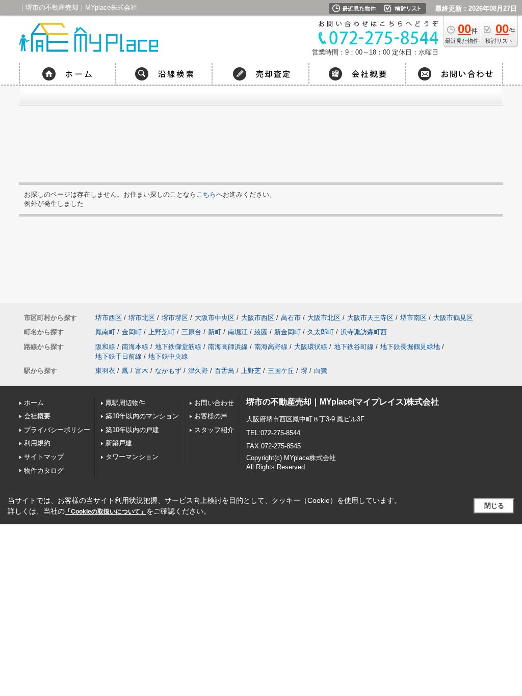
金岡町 (132, 332)
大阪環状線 (310, 347)
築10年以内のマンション (142, 416)
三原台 (191, 332)
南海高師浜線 (228, 347)
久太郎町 (320, 332)
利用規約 (37, 443)
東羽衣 (105, 370)
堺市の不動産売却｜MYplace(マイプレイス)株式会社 (342, 401)
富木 (141, 370)
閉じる (494, 506)
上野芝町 (161, 332)
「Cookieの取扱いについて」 (105, 511)
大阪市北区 (324, 318)
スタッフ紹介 (214, 430)
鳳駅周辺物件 (125, 403)
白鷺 (320, 370)
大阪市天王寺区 (370, 318)
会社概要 (37, 416)
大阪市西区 (257, 318)
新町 (214, 332)
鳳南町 (105, 332)
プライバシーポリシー (57, 430)
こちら (206, 194)
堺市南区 (413, 318)
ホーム (34, 403)
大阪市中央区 (214, 318)
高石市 (291, 318)
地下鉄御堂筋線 (178, 347)
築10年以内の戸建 (132, 430)
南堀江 (238, 332)
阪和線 (105, 347)
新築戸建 (119, 443)
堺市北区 (141, 318)
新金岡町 (287, 332)
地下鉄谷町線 (354, 347)
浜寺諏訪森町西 (364, 332)
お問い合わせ (214, 403)
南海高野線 (271, 347)
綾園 (261, 332)
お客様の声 (210, 416)
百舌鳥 (224, 370)
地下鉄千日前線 (118, 356)
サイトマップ (44, 457)
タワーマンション (132, 457)
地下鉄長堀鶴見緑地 (410, 347)
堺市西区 (108, 318)
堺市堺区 (175, 318)
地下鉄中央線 (168, 356)
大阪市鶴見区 (453, 318)
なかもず (168, 370)
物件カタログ (44, 470)
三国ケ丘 (281, 370)
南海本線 (135, 347)
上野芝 (251, 370)
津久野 (198, 370)
